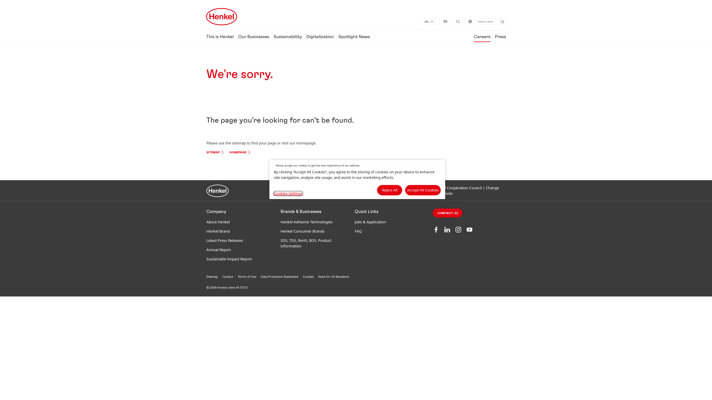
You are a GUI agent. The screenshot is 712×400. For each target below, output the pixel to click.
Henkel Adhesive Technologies (307, 221)
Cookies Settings (288, 193)
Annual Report (218, 249)
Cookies (308, 277)
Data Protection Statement (279, 277)
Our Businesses (253, 37)
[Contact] (445, 21)
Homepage (238, 152)
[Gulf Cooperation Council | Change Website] (470, 21)
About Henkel (218, 221)
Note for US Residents (333, 277)
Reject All (390, 190)
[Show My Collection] (457, 21)
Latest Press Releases (224, 240)
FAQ (358, 231)
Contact (445, 213)
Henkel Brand (218, 231)
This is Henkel (220, 37)
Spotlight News (354, 37)
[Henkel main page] (221, 16)
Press (500, 37)
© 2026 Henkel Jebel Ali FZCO (227, 287)
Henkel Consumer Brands (303, 231)
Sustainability (288, 37)
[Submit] (502, 22)
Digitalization (320, 37)
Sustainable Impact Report (229, 258)
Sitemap (213, 152)
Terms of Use (247, 277)
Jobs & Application (370, 221)
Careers (482, 37)
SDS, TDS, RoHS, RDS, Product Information (306, 243)
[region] (357, 179)
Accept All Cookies (423, 190)
